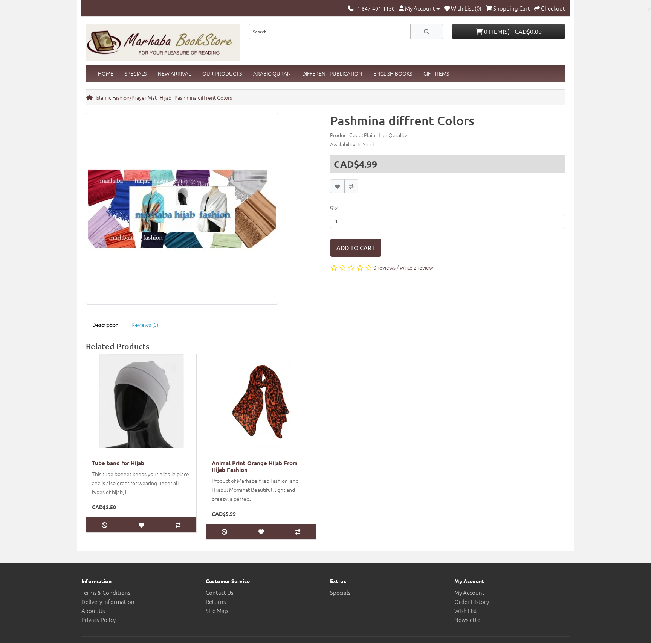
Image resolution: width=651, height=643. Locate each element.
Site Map (217, 610)
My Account (469, 592)
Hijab (165, 97)
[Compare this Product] (351, 186)
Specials (136, 73)
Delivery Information (107, 601)
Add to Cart (355, 247)
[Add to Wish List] (337, 186)
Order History (471, 601)
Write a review (416, 267)
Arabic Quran (272, 73)
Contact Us (219, 592)
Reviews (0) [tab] (144, 324)
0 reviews (384, 267)
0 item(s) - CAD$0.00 (512, 31)
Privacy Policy (98, 619)
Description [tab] (105, 324)
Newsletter (468, 619)
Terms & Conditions (105, 592)
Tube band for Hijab (118, 463)
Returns (216, 601)
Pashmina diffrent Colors (203, 97)
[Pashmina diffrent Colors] (182, 210)
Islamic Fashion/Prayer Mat (126, 97)
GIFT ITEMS (436, 73)
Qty (334, 207)
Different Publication (332, 73)
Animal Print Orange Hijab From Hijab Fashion (255, 466)
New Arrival (174, 73)
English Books (392, 73)
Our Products (222, 73)
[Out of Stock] (104, 524)
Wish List (465, 610)
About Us (93, 610)
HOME (105, 73)
